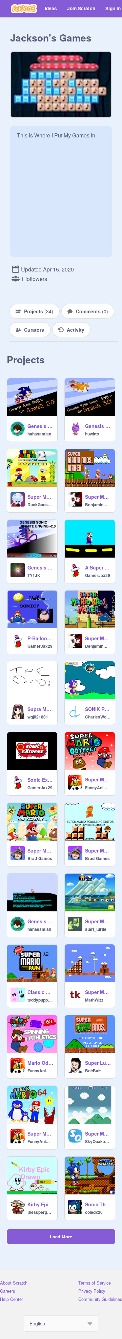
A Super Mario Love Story (98, 567)
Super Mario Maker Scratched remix (98, 921)
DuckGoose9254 (40, 504)
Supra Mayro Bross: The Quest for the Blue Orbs (40, 709)
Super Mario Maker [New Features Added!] (98, 850)
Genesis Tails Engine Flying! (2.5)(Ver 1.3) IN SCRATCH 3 (98, 426)
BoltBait (93, 1071)
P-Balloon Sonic (40, 638)
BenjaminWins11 (98, 504)
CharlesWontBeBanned (98, 717)
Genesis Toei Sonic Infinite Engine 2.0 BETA (40, 567)
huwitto (92, 434)
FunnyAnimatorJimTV (98, 787)
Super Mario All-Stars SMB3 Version (98, 1133)
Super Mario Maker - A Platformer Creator (98, 638)
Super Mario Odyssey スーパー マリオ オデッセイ (98, 779)
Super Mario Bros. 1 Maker (98, 496)
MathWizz (94, 1000)
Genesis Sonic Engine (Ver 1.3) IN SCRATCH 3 (40, 426)
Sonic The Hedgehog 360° (98, 1204)
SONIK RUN (98, 709)
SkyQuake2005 (98, 1141)
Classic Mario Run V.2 (40, 992)
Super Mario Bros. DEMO (98, 992)
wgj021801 (37, 717)
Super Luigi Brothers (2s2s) (98, 1062)
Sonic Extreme (40, 779)
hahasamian (39, 434)
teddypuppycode (40, 1000)
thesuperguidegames (40, 1212)
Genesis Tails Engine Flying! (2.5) (40, 921)
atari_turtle (95, 929)
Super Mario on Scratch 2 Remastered (40, 496)
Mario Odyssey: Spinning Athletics (40, 1062)
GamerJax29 (97, 575)
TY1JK (33, 575)
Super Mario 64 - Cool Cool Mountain (40, 1133)
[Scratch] (24, 8)
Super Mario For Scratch (40, 850)
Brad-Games (39, 858)
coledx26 (94, 1212)
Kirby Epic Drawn (40, 1204)
